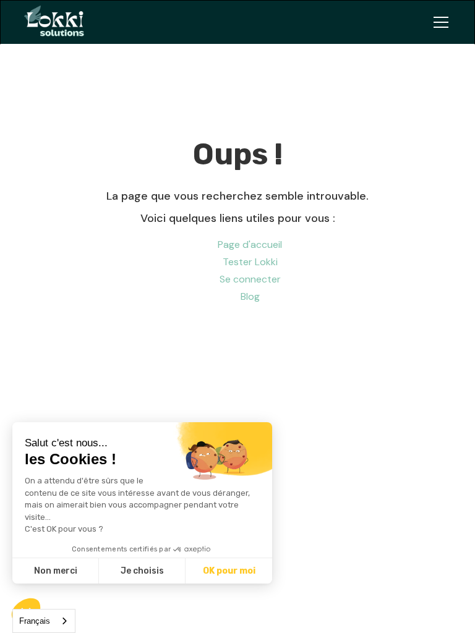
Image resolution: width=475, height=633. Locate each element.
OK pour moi (229, 571)
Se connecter (250, 279)
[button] (438, 22)
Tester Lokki (250, 261)
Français (34, 621)
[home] (59, 22)
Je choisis (142, 571)
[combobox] (43, 621)
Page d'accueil (250, 244)
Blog (250, 296)
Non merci (55, 571)
